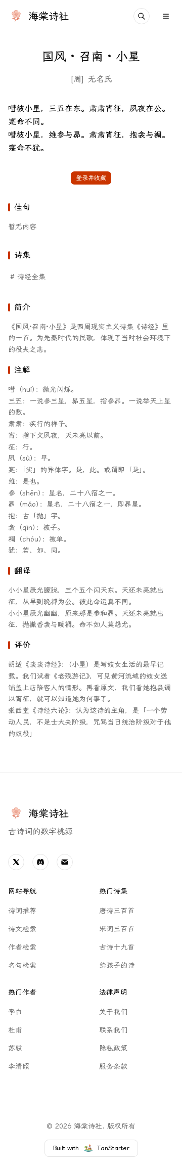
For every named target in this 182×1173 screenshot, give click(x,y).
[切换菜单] (166, 16)
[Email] (65, 862)
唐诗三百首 (116, 911)
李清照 (18, 1066)
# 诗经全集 (28, 277)
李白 (15, 1012)
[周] (77, 79)
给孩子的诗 (116, 965)
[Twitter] (16, 862)
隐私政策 (113, 1048)
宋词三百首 (116, 929)
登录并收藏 (91, 178)
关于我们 (113, 1012)
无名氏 (100, 79)
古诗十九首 (116, 947)
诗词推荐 (22, 911)
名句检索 (22, 965)
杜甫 (15, 1030)
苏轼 (15, 1048)
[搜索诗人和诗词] (141, 16)
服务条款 (113, 1066)
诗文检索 (22, 929)
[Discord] (40, 862)
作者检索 (22, 947)
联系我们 (113, 1030)
